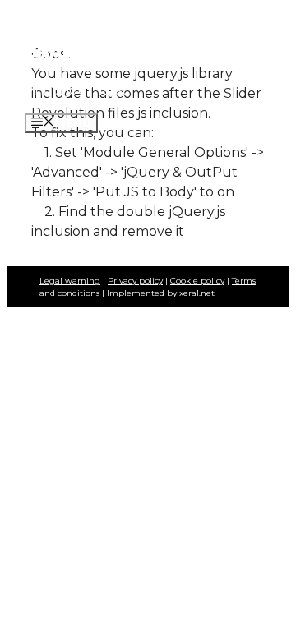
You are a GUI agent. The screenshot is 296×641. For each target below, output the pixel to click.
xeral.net (197, 293)
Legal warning (69, 280)
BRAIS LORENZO (97, 52)
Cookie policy (197, 280)
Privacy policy (135, 280)
